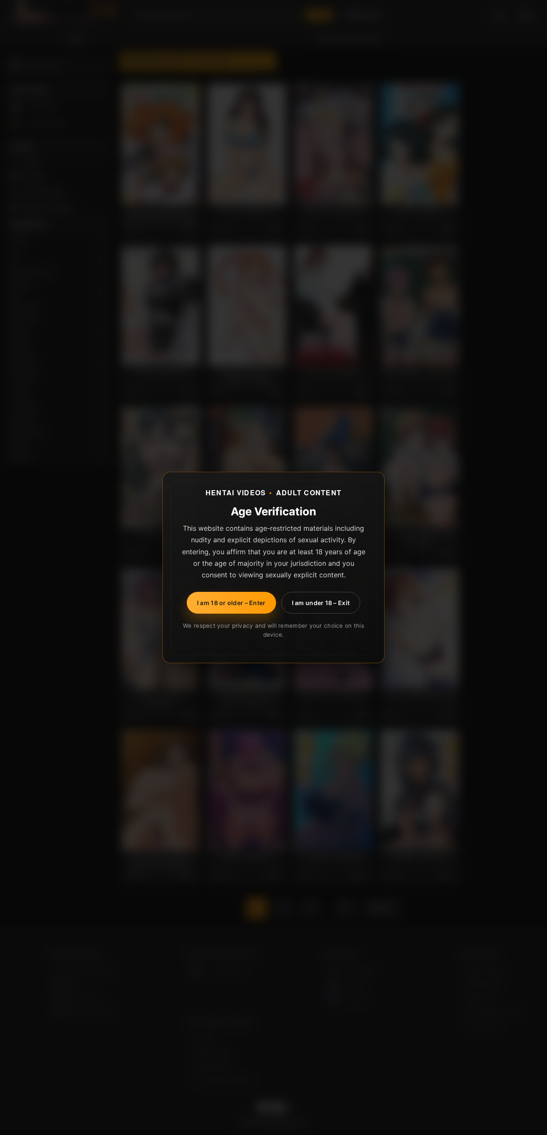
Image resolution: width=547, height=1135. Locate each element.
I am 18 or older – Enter (231, 602)
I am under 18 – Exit (321, 602)
